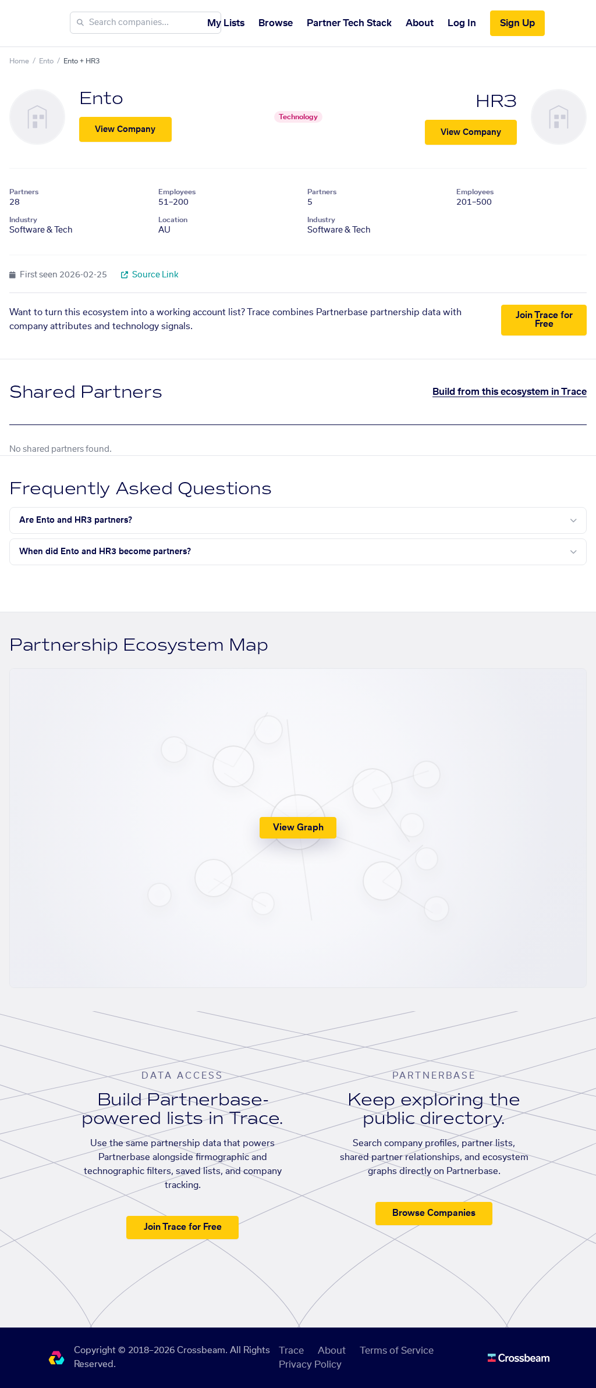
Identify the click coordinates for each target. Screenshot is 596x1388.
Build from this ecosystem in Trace (509, 392)
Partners (23, 191)
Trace (291, 1350)
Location (172, 219)
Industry (23, 219)
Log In (462, 23)
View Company (125, 130)
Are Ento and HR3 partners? (75, 520)
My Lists (225, 23)
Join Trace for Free (544, 320)
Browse (275, 23)
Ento (46, 61)
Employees (177, 191)
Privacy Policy (310, 1364)
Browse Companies (434, 1213)
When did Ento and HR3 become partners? (105, 552)
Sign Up (517, 23)
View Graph (298, 827)
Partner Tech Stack (349, 23)
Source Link (154, 275)
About (420, 23)
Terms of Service (397, 1350)
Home (19, 61)
